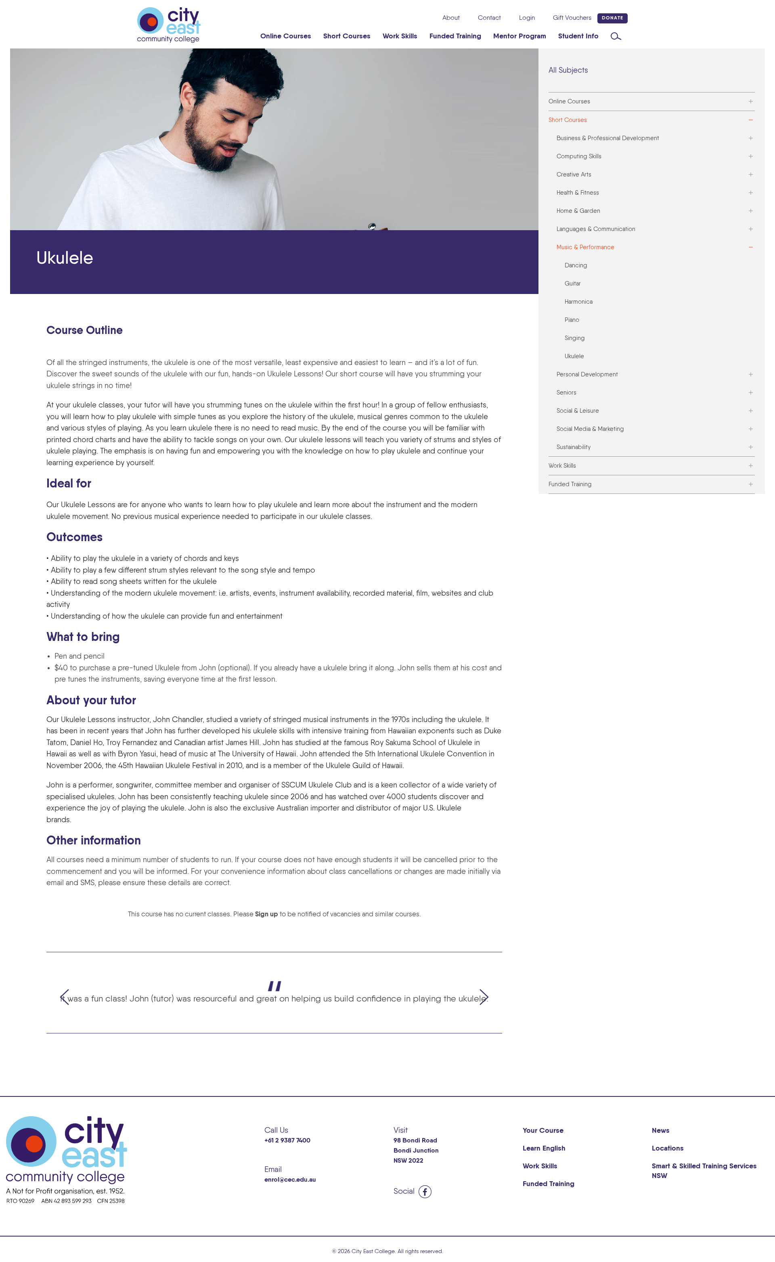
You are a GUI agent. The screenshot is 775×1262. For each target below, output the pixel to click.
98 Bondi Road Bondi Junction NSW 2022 (416, 1151)
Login (527, 18)
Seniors (566, 393)
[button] (64, 993)
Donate (612, 18)
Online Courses (285, 36)
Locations (668, 1148)
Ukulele (574, 356)
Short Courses (347, 36)
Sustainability (574, 447)
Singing (575, 338)
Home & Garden (578, 211)
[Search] (616, 36)
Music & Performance (585, 247)
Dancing (576, 265)
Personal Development (587, 375)
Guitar (573, 284)
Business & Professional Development (608, 138)
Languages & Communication (596, 229)
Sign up (266, 914)
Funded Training (455, 36)
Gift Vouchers (572, 18)
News (661, 1130)
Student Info (578, 36)
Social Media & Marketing (590, 429)
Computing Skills (579, 156)
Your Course (543, 1130)
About (451, 18)
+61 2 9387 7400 (287, 1141)
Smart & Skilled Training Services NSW (704, 1171)
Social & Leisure (578, 411)
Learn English (544, 1148)
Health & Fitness (578, 193)
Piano (572, 320)
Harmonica (579, 302)
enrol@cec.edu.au (290, 1180)
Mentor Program (519, 36)
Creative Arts (574, 175)
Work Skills (400, 36)
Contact (489, 18)
